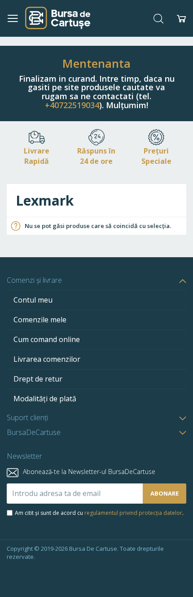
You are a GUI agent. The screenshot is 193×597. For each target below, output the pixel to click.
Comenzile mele (39, 320)
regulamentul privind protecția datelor (133, 513)
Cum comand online (46, 339)
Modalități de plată (44, 399)
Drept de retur (37, 379)
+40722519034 (72, 105)
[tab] (96, 280)
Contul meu (33, 300)
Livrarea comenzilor (46, 359)
